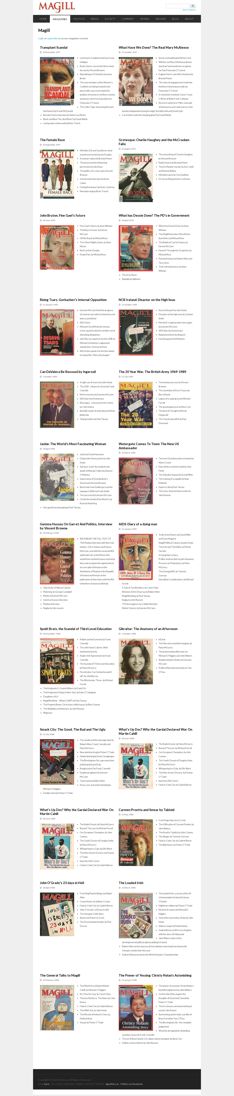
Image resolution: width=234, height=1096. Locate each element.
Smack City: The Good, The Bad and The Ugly (73, 729)
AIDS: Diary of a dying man (138, 524)
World (144, 18)
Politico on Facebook (132, 1083)
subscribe (52, 38)
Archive (160, 18)
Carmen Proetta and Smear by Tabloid (146, 810)
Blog (175, 18)
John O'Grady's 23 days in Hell (62, 883)
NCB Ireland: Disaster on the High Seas (147, 300)
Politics (79, 18)
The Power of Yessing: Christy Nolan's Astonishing (155, 975)
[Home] (117, 7)
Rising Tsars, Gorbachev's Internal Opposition (73, 300)
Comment (127, 18)
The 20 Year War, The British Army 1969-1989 (152, 372)
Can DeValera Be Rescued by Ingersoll (68, 372)
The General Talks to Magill (60, 975)
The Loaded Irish (131, 883)
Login (41, 38)
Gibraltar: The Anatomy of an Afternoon (148, 629)
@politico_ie (112, 1083)
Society (110, 18)
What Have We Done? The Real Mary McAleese (154, 47)
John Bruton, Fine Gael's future (62, 215)
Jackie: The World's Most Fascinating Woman (73, 444)
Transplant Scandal (53, 47)
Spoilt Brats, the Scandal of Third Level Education (76, 629)
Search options (189, 10)
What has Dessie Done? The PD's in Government (154, 215)
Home (43, 18)
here (46, 1083)
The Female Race (52, 140)
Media (94, 18)
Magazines (60, 19)
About (189, 18)
